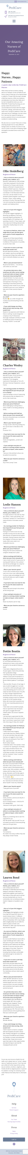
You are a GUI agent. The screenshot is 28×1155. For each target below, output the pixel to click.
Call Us (14, 1139)
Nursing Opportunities (21, 1)
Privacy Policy (14, 1133)
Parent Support (14, 1110)
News (14, 1131)
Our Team (14, 1119)
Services (14, 1108)
